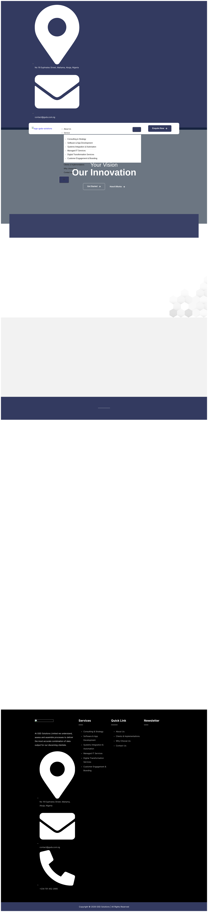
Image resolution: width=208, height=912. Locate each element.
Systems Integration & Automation (81, 147)
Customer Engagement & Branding (82, 158)
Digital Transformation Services (80, 154)
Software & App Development (80, 143)
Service (67, 133)
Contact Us (68, 172)
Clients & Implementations (74, 165)
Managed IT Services (76, 151)
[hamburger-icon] (136, 129)
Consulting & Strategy (76, 139)
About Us (67, 129)
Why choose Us (70, 168)
